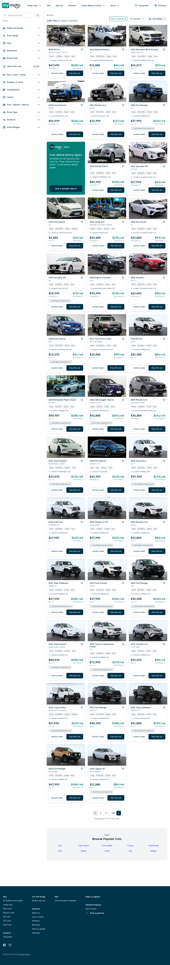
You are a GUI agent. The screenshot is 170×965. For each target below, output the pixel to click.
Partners (36, 921)
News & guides (38, 929)
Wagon (153, 851)
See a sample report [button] (66, 188)
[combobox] (19, 15)
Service (59, 5)
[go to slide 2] (63, 44)
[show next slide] (81, 37)
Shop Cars (33, 5)
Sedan (84, 851)
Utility (107, 851)
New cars (7, 909)
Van (130, 851)
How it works (37, 917)
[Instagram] (10, 945)
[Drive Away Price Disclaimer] (57, 68)
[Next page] (118, 813)
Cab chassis (83, 845)
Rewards (36, 925)
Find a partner (97, 913)
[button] (38, 15)
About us (36, 913)
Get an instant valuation (65, 900)
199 (113, 813)
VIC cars (7, 921)
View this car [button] (74, 73)
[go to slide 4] (68, 44)
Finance (72, 5)
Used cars (7, 904)
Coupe (130, 845)
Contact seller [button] (57, 73)
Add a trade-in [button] (117, 19)
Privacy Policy (24, 954)
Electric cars (8, 913)
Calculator (7, 937)
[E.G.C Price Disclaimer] (94, 68)
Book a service (39, 900)
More (113, 5)
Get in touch (91, 909)
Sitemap (36, 933)
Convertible (107, 845)
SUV (60, 851)
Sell (48, 5)
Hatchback (154, 845)
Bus (60, 845)
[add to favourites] (82, 50)
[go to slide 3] (65, 44)
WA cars (7, 916)
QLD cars (7, 925)
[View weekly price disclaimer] (82, 68)
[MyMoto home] (11, 5)
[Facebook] (4, 945)
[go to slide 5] (70, 44)
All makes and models (13, 900)
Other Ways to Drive (91, 5)
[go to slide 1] (61, 44)
